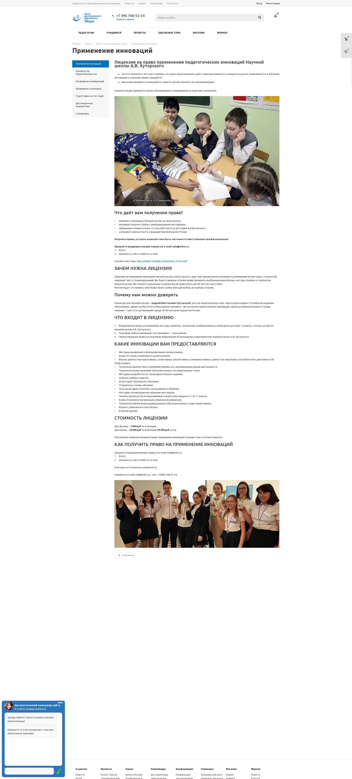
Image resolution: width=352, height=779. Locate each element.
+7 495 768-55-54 (130, 16)
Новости (80, 774)
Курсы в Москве (134, 774)
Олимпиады (158, 769)
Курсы (129, 769)
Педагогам (86, 32)
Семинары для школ (211, 774)
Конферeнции (184, 769)
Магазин (199, 32)
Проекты (140, 32)
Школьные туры (169, 32)
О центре (81, 769)
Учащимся (114, 32)
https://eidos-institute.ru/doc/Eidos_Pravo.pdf (162, 261)
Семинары (207, 769)
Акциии (230, 774)
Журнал (222, 32)
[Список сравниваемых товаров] (276, 17)
